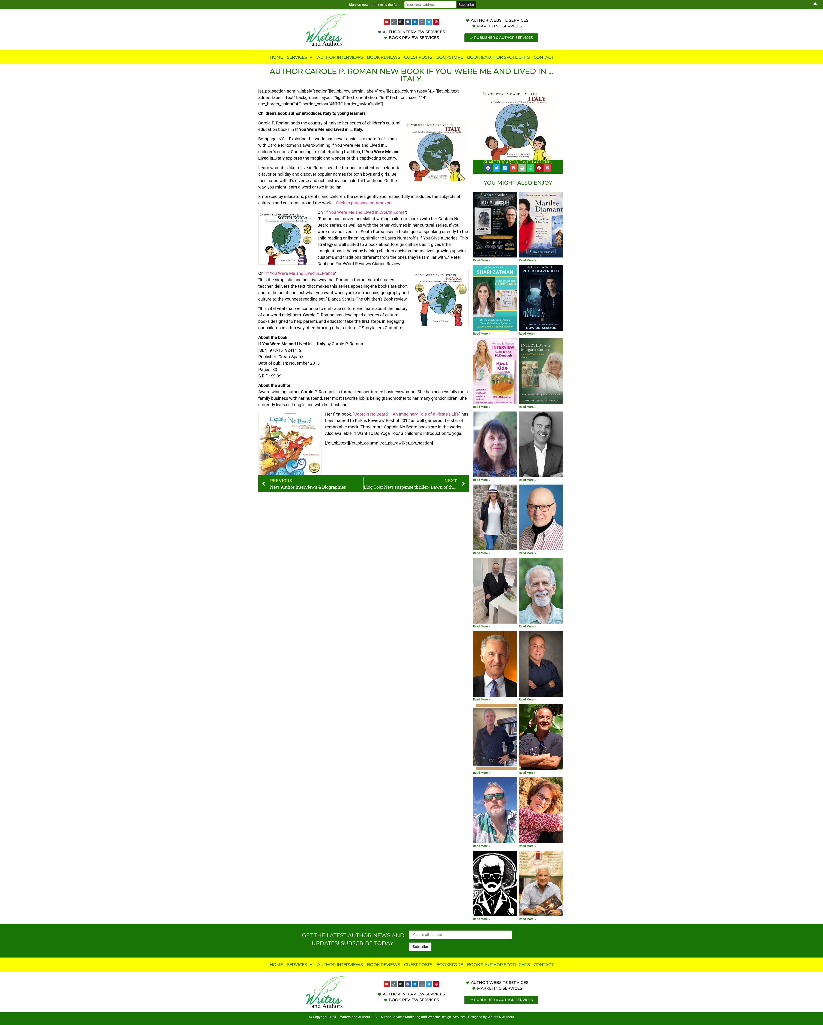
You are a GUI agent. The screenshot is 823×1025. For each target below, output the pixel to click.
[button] (488, 168)
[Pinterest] (436, 22)
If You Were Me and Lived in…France (300, 273)
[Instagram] (401, 22)
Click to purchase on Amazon (363, 202)
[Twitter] (429, 22)
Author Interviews (340, 57)
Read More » (481, 260)
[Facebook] (408, 22)
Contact (543, 57)
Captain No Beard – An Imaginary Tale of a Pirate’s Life (406, 414)
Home (276, 57)
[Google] (422, 22)
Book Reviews (383, 57)
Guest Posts (418, 57)
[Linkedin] (415, 22)
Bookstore (449, 57)
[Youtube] (387, 22)
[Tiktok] (394, 22)
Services (297, 57)
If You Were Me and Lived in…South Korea (364, 212)
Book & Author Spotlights (498, 57)
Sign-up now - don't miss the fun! (374, 5)
